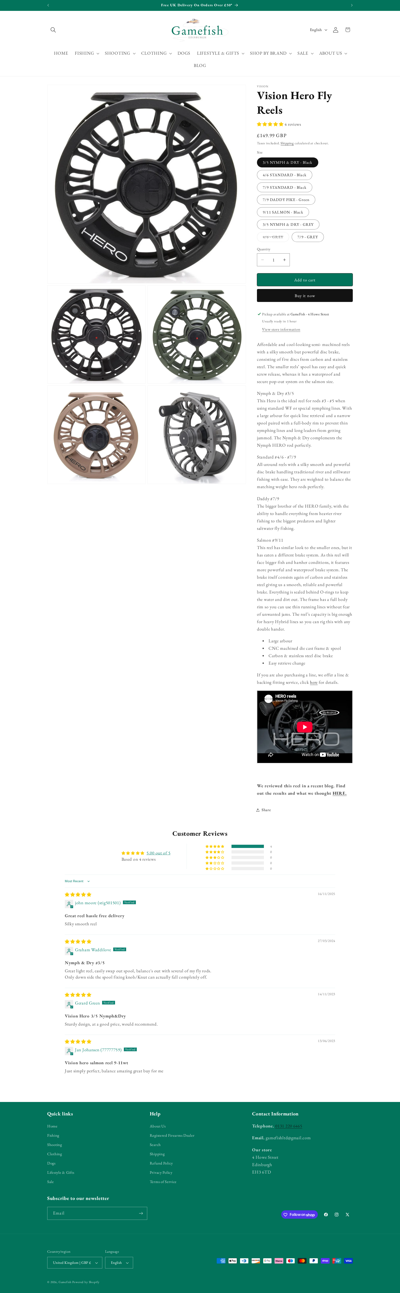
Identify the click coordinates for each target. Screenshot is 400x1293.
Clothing (54, 1153)
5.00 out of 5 (158, 853)
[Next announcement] (352, 5)
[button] (53, 30)
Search (155, 1144)
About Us (158, 1126)
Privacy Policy (161, 1172)
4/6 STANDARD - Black (284, 174)
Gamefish (65, 1282)
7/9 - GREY (307, 236)
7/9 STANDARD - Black (284, 187)
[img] (78, 895)
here (314, 682)
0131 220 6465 (288, 1126)
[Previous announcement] (48, 5)
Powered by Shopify (85, 1282)
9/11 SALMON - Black (283, 212)
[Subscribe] (141, 1213)
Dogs (51, 1163)
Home (52, 1126)
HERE (339, 793)
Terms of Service (163, 1181)
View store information (281, 329)
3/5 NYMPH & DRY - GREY (288, 224)
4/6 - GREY (276, 238)
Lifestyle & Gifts (60, 1172)
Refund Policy (161, 1163)
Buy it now (305, 295)
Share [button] (266, 809)
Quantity (264, 249)
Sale (50, 1181)
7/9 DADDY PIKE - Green (286, 199)
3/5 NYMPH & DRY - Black (287, 162)
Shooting (54, 1144)
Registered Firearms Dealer (172, 1135)
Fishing (53, 1135)
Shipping (287, 143)
